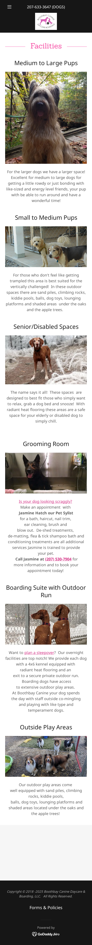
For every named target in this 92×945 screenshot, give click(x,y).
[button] (11, 7)
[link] (46, 21)
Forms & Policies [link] (46, 907)
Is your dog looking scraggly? (45, 501)
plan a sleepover (39, 652)
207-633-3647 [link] (39, 6)
